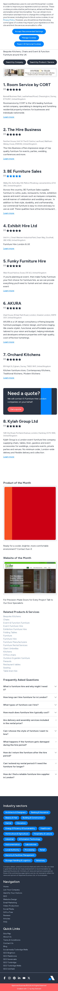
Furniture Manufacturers (15, 642)
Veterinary (40, 860)
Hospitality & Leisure (43, 834)
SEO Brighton (9, 953)
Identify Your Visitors (12, 893)
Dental (8, 823)
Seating (7, 667)
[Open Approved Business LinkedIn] (19, 978)
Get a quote (15, 409)
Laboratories (30, 844)
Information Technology (29, 839)
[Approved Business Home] (51, 978)
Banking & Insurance (39, 812)
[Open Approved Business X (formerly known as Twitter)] (29, 978)
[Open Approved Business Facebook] (4, 978)
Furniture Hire (10, 639)
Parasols (7, 661)
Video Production (11, 906)
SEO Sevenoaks (10, 959)
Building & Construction (33, 818)
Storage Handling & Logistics (17, 860)
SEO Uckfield (9, 969)
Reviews (6, 915)
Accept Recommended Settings (29, 31)
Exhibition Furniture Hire (15, 629)
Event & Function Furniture (16, 623)
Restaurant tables (12, 664)
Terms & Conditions (11, 940)
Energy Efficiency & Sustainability (20, 828)
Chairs (6, 619)
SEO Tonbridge (9, 962)
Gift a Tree (8, 912)
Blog (5, 946)
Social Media (8, 909)
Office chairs (9, 655)
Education (21, 823)
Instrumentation (12, 844)
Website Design (10, 899)
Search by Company (14, 62)
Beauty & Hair (11, 818)
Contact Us (8, 943)
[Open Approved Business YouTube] (24, 978)
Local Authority (12, 850)
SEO (5, 896)
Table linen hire (10, 671)
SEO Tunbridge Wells (12, 966)
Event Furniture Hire (13, 626)
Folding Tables (10, 632)
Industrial (9, 839)
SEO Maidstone (10, 956)
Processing (29, 850)
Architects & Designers (15, 812)
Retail (42, 850)
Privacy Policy (9, 20)
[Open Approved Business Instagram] (9, 978)
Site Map (7, 933)
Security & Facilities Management (19, 855)
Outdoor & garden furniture (16, 658)
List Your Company (11, 890)
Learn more (8, 117)
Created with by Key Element (29, 989)
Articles (6, 919)
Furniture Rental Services (15, 645)
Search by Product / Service (42, 62)
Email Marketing (10, 902)
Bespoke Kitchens (12, 616)
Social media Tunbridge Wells (15, 950)
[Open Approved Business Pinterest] (14, 978)
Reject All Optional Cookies (29, 44)
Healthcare (45, 828)
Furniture (7, 635)
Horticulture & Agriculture (16, 834)
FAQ (5, 922)
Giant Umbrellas (10, 648)
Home (5, 886)
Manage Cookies (29, 38)
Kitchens (7, 651)
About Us (7, 937)
